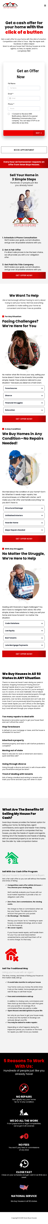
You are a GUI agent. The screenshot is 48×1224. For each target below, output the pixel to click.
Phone (11, 104)
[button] (45, 5)
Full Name (11, 83)
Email (10, 94)
